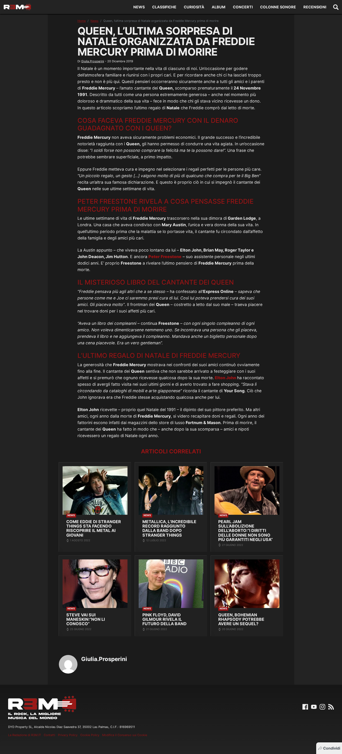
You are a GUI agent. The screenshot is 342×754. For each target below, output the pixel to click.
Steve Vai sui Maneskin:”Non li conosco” (85, 619)
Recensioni (314, 7)
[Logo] (17, 7)
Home (81, 21)
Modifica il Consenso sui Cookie (124, 735)
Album (218, 7)
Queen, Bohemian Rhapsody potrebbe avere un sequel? (241, 619)
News (139, 7)
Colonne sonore (278, 7)
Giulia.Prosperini (92, 61)
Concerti (243, 7)
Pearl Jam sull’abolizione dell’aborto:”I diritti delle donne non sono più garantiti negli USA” (245, 530)
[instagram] (322, 706)
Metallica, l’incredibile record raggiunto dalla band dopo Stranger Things (169, 528)
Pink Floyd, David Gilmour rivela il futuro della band (164, 619)
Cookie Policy (89, 735)
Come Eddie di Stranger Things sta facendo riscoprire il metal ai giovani (93, 528)
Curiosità (194, 7)
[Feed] (331, 706)
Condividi (331, 748)
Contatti (49, 735)
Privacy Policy (67, 735)
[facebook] (305, 706)
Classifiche (164, 7)
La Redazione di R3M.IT (24, 735)
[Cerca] (336, 7)
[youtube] (314, 706)
